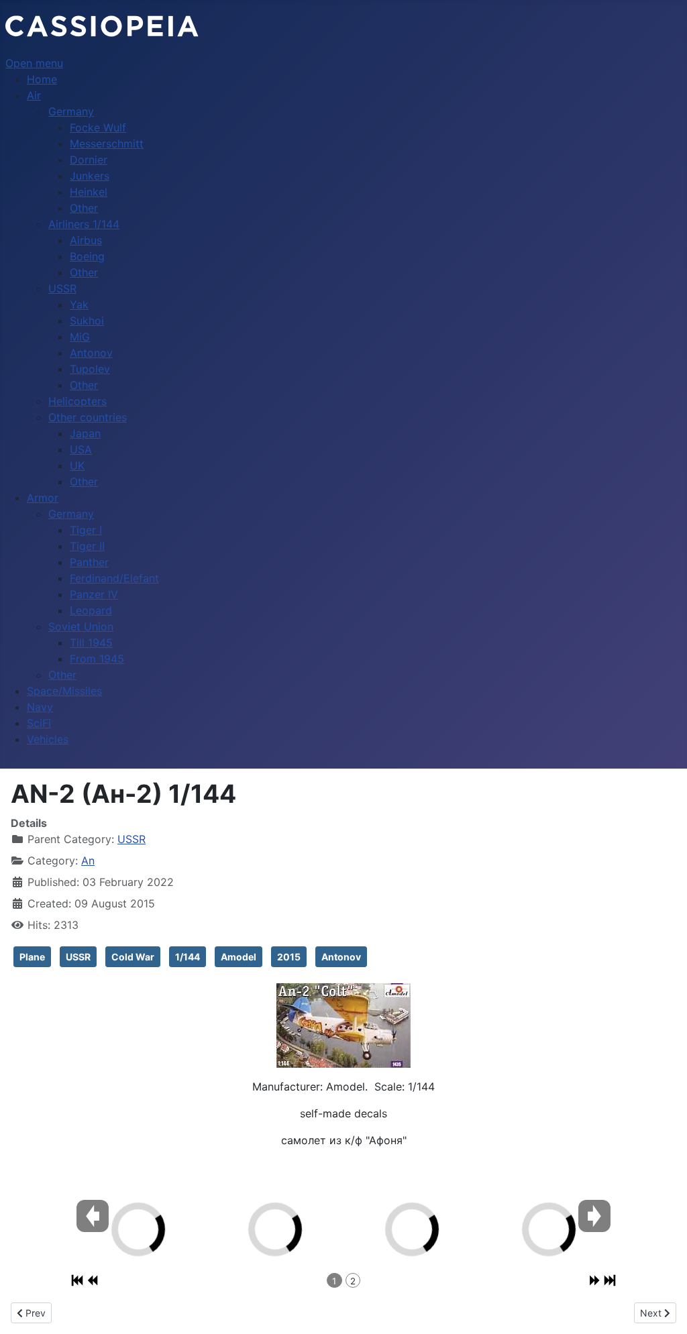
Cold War (132, 956)
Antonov (341, 956)
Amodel (238, 956)
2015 (289, 956)
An (88, 860)
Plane (32, 956)
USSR (131, 839)
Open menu (34, 63)
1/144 (187, 956)
